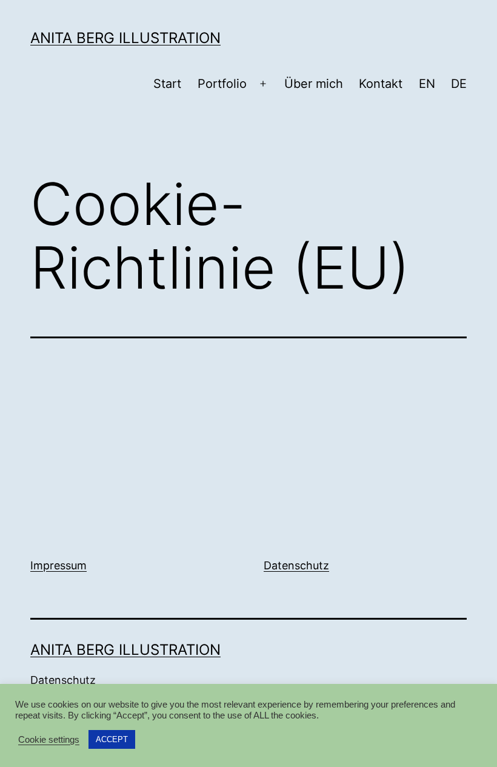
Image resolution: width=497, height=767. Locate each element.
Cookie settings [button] (48, 740)
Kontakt (380, 83)
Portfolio (222, 83)
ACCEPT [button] (112, 739)
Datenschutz (296, 565)
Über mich (313, 83)
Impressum (58, 565)
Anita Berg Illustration (125, 38)
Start (167, 83)
